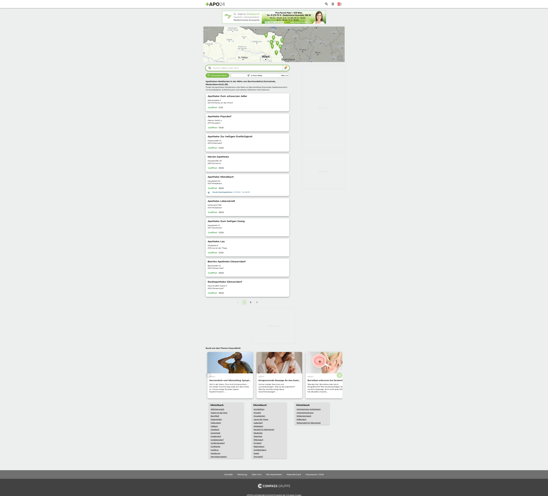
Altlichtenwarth (217, 409)
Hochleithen (259, 409)
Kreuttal (257, 413)
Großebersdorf (217, 440)
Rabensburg (259, 446)
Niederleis (258, 433)
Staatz (256, 453)
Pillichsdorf (258, 440)
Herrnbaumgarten (219, 457)
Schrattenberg (260, 450)
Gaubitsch (215, 429)
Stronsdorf (258, 457)
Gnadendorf (216, 436)
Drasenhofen (216, 419)
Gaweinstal (215, 433)
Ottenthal (258, 436)
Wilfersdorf (301, 419)
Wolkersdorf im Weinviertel (309, 423)
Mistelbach (258, 426)
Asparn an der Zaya (219, 413)
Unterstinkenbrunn (305, 413)
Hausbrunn (215, 453)
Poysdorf (257, 443)
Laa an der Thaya (261, 419)
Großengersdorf (218, 443)
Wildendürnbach (304, 416)
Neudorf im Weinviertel (264, 429)
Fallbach (214, 426)
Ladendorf (258, 423)
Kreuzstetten (259, 416)
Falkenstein (216, 423)
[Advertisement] (323, 108)
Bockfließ (215, 416)
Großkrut (215, 450)
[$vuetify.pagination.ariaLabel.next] (257, 302)
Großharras (215, 446)
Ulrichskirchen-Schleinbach (309, 409)
